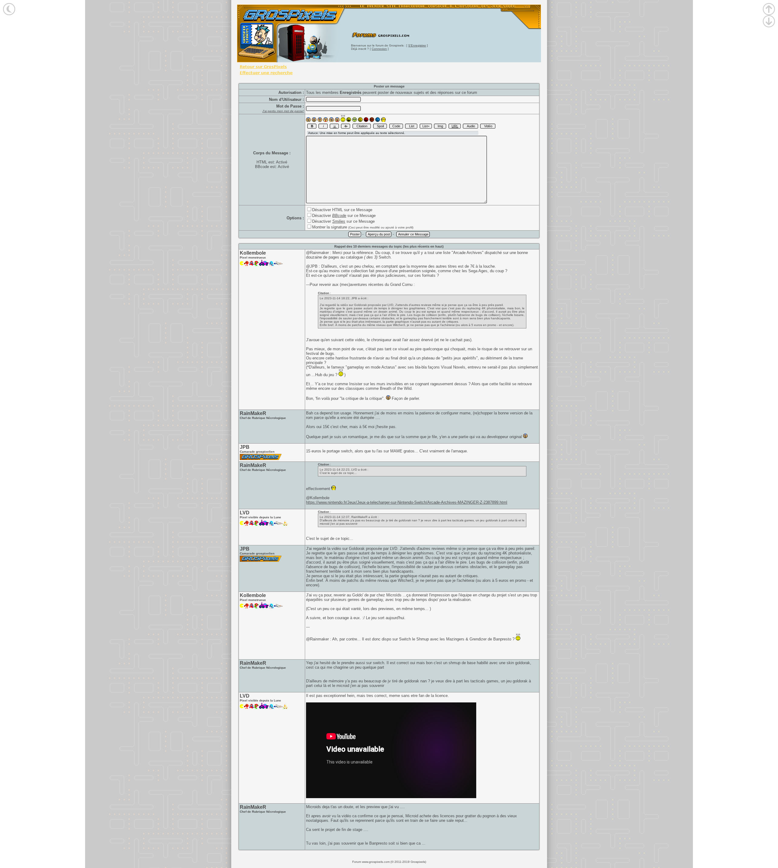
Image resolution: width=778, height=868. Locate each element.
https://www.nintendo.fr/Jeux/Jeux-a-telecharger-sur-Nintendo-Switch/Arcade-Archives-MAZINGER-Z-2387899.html (406, 502)
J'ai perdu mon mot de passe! (283, 111)
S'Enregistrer (417, 45)
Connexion (379, 48)
